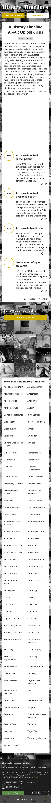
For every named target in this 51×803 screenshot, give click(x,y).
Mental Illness (34, 580)
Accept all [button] (13, 793)
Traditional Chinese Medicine (36, 716)
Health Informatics (13, 531)
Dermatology (33, 459)
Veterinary (9, 738)
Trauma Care (10, 724)
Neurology (32, 590)
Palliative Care (34, 625)
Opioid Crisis (33, 611)
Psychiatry (32, 656)
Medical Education (35, 559)
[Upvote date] (42, 184)
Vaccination (32, 724)
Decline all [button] (37, 793)
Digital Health (10, 476)
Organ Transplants (13, 618)
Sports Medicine (11, 707)
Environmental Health (11, 492)
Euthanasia (9, 500)
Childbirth (32, 435)
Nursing (31, 597)
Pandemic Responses (14, 632)
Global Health (33, 514)
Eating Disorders (35, 476)
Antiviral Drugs (11, 407)
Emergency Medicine (13, 483)
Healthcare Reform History (13, 523)
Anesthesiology (11, 400)
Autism (30, 407)
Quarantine (9, 673)
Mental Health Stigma (11, 582)
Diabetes (8, 466)
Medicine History (25, 38)
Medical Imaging (35, 566)
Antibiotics (32, 400)
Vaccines (8, 731)
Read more (36, 777)
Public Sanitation (35, 666)
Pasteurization (34, 632)
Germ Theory (10, 514)
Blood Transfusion (36, 421)
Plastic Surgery (34, 649)
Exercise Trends (34, 500)
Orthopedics (33, 618)
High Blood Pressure (13, 545)
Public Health (10, 666)
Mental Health (34, 573)
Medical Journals (12, 573)
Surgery (31, 707)
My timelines (38, 15)
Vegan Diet (32, 731)
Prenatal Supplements (10, 658)
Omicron (8, 611)
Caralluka (8, 435)
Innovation (32, 552)
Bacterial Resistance (13, 414)
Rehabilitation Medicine (11, 692)
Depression (9, 459)
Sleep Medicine (34, 700)
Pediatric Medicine (12, 639)
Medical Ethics (10, 566)
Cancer (30, 428)
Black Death (9, 421)
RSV (29, 690)
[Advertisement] (25, 123)
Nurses (7, 597)
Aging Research (34, 386)
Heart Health (10, 538)
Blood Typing (10, 428)
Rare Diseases (10, 680)
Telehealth (9, 714)
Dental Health (34, 452)
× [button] (48, 762)
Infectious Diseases (13, 552)
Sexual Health (10, 700)
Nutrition (8, 604)
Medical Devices (11, 559)
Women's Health (11, 745)
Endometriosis (34, 483)
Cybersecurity (10, 452)
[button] (25, 799)
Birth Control (33, 414)
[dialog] (25, 781)
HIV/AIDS (31, 545)
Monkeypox (9, 590)
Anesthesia (32, 393)
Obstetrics (32, 604)
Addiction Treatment (13, 386)
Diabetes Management (33, 468)
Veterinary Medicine (36, 738)
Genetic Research (12, 507)
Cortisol (31, 442)
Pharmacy (8, 649)
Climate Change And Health (13, 444)
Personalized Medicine (33, 641)
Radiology (32, 673)
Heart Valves (33, 538)
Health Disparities (36, 521)
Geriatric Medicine (36, 507)
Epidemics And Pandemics (34, 492)
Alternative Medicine (13, 393)
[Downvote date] (46, 184)
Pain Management (12, 625)
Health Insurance (35, 531)
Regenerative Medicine (33, 682)
